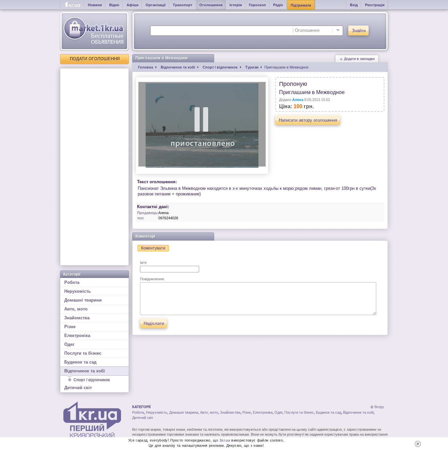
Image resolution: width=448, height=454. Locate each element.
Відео (114, 5)
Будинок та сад (80, 362)
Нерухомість (77, 291)
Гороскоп (257, 5)
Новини (95, 5)
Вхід (354, 5)
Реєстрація (374, 5)
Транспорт (182, 5)
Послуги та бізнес (82, 353)
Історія (236, 5)
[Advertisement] (94, 167)
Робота (71, 282)
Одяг (69, 344)
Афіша (132, 5)
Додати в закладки (359, 59)
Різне (69, 326)
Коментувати (153, 248)
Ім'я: (143, 263)
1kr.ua (224, 440)
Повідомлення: (152, 279)
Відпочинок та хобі (84, 370)
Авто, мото (76, 308)
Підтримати (301, 5)
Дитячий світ (78, 387)
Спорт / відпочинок (91, 380)
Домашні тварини (83, 300)
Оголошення (210, 5)
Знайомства (77, 317)
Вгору (379, 407)
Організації (156, 5)
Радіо (278, 5)
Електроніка (77, 335)
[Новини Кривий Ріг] (72, 5)
